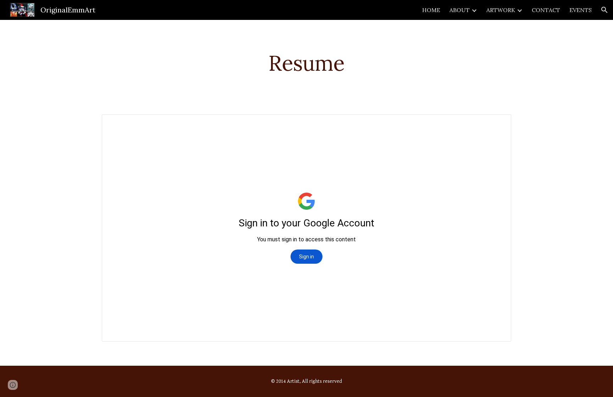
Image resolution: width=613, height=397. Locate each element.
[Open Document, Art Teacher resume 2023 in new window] (497, 123)
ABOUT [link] (459, 10)
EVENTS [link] (580, 10)
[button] (604, 9)
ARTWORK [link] (500, 10)
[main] (306, 62)
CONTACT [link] (546, 10)
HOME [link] (431, 10)
